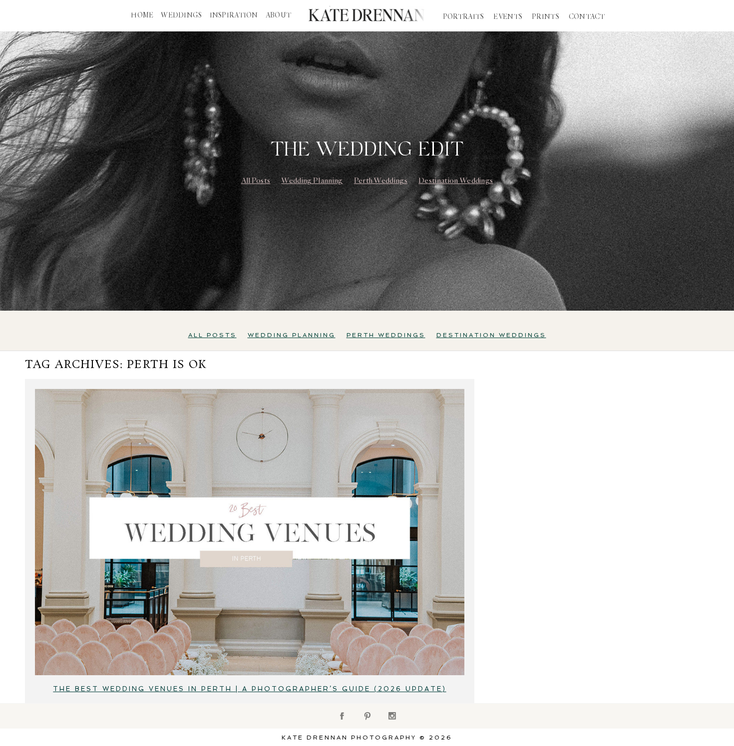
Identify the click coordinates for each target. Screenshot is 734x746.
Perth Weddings (380, 181)
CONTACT (587, 16)
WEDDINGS (181, 15)
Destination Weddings (455, 181)
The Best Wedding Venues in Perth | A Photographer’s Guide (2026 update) (249, 689)
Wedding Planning (312, 181)
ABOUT (278, 15)
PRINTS (545, 16)
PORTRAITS (463, 16)
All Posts (256, 181)
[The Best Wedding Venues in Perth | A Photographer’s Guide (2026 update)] (249, 532)
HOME (142, 15)
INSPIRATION (234, 15)
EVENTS (507, 16)
